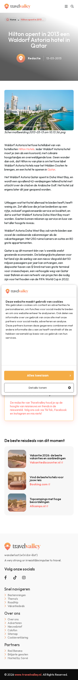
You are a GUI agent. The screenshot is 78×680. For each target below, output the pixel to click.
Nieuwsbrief (15, 626)
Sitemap (13, 634)
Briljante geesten (18, 654)
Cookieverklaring (18, 637)
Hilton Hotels (26, 149)
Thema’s (13, 598)
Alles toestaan (37, 375)
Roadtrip (13, 602)
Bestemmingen (17, 595)
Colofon (12, 630)
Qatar (51, 169)
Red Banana (15, 651)
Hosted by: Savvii (18, 658)
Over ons (13, 619)
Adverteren (15, 623)
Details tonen (38, 388)
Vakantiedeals (16, 606)
